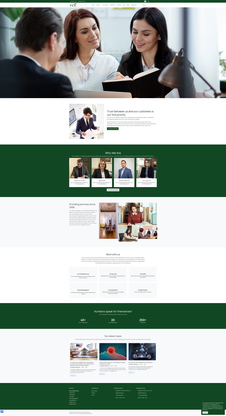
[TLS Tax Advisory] (78, 5)
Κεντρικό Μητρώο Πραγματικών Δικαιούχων (141, 362)
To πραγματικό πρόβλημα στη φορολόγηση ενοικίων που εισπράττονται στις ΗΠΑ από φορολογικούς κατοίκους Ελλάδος (82, 364)
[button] (98, 5)
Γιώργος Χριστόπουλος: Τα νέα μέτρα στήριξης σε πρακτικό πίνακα (112, 363)
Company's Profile (113, 128)
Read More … (73, 375)
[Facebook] (107, 1)
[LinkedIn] (108, 1)
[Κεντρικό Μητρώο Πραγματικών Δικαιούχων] (142, 351)
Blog (86, 367)
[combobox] (148, 5)
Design (70, 413)
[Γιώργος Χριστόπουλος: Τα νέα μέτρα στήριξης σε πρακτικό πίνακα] (113, 351)
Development (75, 413)
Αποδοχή (205, 412)
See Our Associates (113, 190)
